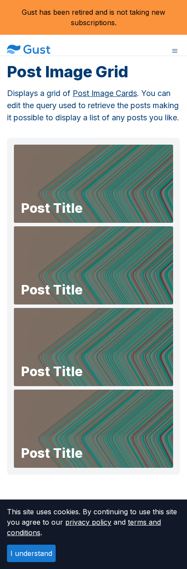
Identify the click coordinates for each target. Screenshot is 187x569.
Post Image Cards (105, 93)
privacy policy (88, 522)
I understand (31, 553)
